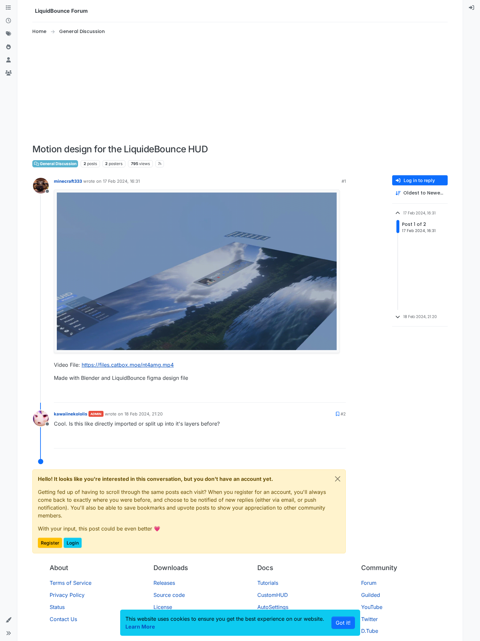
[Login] (471, 8)
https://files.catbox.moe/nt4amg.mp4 (128, 365)
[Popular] (8, 47)
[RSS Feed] (159, 163)
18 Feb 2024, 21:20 (143, 413)
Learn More (140, 626)
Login (73, 543)
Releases (164, 583)
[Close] (337, 479)
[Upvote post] (329, 395)
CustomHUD (272, 595)
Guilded (370, 595)
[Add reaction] (316, 395)
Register (50, 543)
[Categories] (8, 8)
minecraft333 (68, 181)
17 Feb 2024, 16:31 (121, 181)
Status (57, 607)
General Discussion (57, 163)
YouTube (371, 607)
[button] (8, 620)
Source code (169, 595)
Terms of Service (70, 583)
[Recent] (8, 21)
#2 (343, 413)
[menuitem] (471, 8)
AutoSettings (272, 607)
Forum (368, 583)
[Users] (8, 60)
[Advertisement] (240, 89)
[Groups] (8, 73)
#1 (344, 181)
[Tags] (8, 34)
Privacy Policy (67, 595)
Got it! (343, 622)
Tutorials (267, 583)
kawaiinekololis (70, 413)
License (162, 607)
